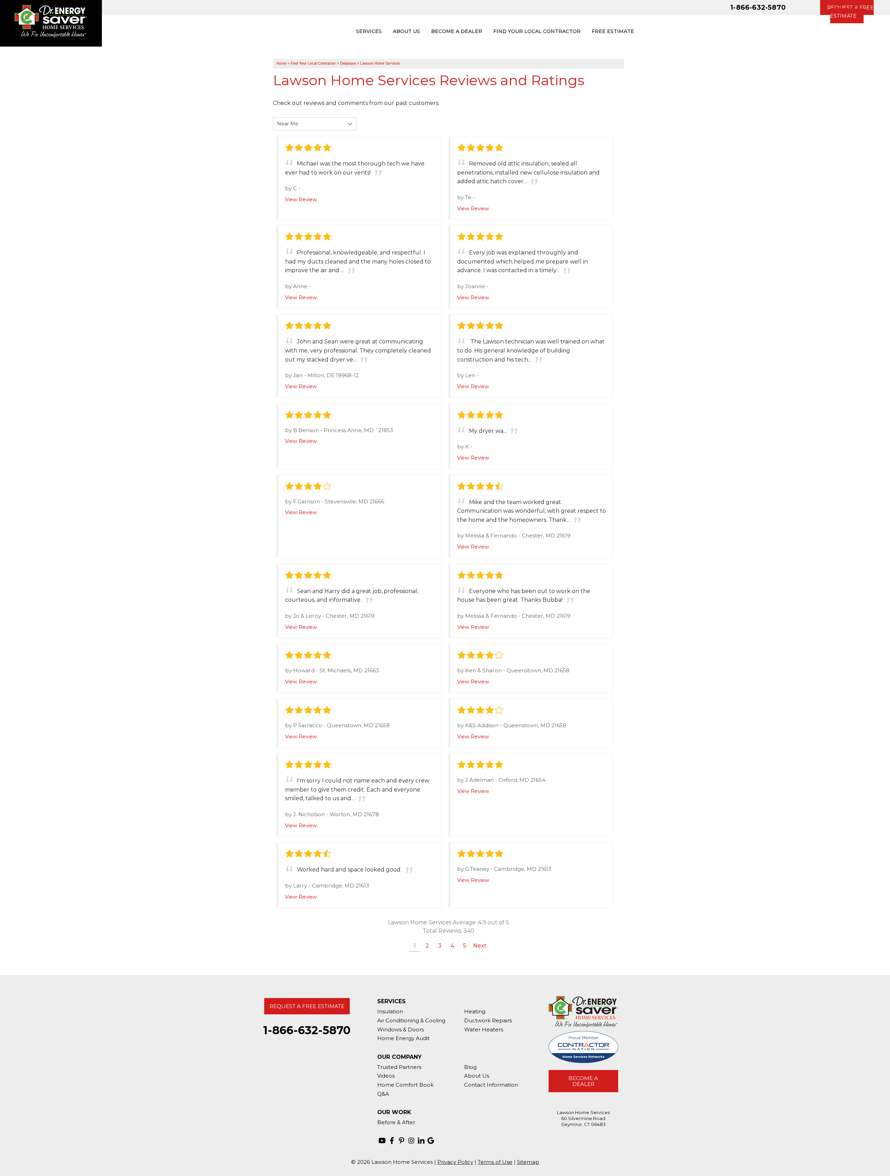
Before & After (396, 1122)
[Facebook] (392, 1140)
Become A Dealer (583, 1081)
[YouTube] (382, 1140)
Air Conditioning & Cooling (411, 1020)
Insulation (390, 1011)
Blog (470, 1067)
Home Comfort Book (405, 1084)
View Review (301, 199)
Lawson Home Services (380, 63)
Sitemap (528, 1162)
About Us (476, 1075)
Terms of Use (495, 1162)
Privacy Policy (455, 1162)
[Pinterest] (401, 1140)
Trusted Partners (399, 1067)
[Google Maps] (431, 1140)
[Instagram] (411, 1140)
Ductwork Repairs (488, 1020)
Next (480, 945)
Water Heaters (483, 1029)
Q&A (383, 1093)
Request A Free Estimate (307, 1006)
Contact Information (491, 1084)
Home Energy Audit (403, 1038)
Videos (386, 1075)
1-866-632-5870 (758, 7)
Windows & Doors (400, 1029)
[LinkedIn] (421, 1140)
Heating (474, 1011)
